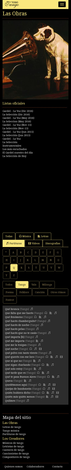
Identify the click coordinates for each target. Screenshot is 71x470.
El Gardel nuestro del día (18, 152)
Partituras (15, 243)
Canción (40, 292)
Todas (8, 236)
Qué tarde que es (15, 372)
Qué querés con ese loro (19, 356)
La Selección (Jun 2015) (16, 135)
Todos (8, 284)
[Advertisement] (35, 193)
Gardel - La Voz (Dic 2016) (18, 111)
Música (26, 236)
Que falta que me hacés (19, 313)
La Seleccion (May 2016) (17, 121)
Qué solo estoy (13, 368)
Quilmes (10, 400)
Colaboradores (35, 466)
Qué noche (11, 349)
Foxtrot (10, 299)
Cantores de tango (13, 450)
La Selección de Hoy (14, 156)
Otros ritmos (58, 292)
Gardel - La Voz (12, 138)
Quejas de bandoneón (18, 388)
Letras (44, 236)
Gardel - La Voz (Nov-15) (17, 125)
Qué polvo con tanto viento (21, 353)
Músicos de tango (13, 443)
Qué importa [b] (14, 337)
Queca (9, 380)
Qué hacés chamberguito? (20, 321)
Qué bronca (12, 309)
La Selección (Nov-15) (15, 128)
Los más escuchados (15, 149)
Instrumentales (12, 145)
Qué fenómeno (14, 317)
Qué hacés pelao (15, 329)
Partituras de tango (14, 434)
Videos (36, 243)
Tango (22, 284)
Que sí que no (13, 360)
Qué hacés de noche (17, 325)
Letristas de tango (13, 446)
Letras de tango (12, 427)
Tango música (11, 430)
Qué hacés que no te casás (21, 333)
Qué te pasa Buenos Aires (20, 376)
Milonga (47, 284)
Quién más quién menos (20, 396)
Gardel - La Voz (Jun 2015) (18, 131)
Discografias (52, 243)
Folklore (24, 292)
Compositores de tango (16, 457)
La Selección (10, 142)
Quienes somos (13, 466)
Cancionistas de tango (16, 453)
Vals (34, 284)
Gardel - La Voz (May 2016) (18, 118)
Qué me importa (14, 341)
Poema (10, 292)
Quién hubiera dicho (18, 392)
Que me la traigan (16, 345)
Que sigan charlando (17, 364)
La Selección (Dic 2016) (16, 114)
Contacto (57, 466)
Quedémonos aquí (16, 384)
